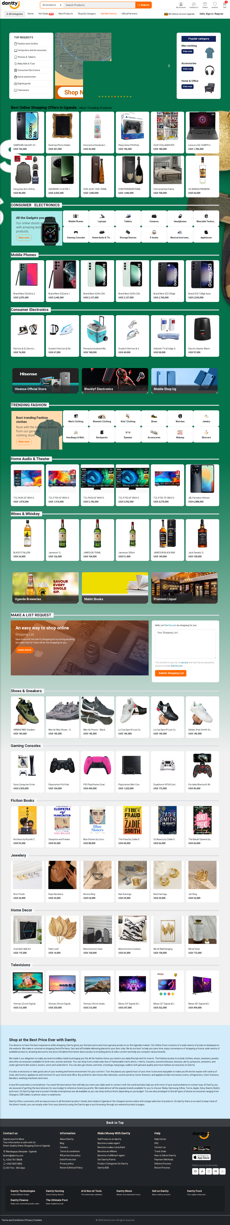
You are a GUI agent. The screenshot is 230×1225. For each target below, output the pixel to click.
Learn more (24, 649)
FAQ (156, 1143)
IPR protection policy (70, 1155)
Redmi (216, 1088)
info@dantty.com (14, 1155)
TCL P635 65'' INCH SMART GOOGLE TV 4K (95, 498)
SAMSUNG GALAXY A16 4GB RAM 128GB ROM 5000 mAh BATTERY (25, 145)
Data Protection (68, 1159)
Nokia (165, 1088)
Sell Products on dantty (109, 1139)
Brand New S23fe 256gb (95, 293)
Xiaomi (209, 1088)
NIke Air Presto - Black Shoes (95, 729)
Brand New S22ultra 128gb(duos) (60, 293)
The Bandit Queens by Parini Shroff (200, 839)
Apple (196, 1088)
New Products (66, 13)
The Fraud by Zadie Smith (130, 839)
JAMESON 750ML (92, 552)
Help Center (160, 1139)
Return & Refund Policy (71, 1167)
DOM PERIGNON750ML (129, 189)
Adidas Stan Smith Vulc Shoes (200, 729)
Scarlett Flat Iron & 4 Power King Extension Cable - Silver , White (130, 348)
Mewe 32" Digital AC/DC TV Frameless (165, 1003)
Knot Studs (19, 894)
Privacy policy (67, 1163)
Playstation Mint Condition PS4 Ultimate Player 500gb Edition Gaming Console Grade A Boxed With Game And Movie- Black (130, 784)
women (59, 1061)
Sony (202, 1088)
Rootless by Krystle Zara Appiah (25, 839)
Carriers (64, 1147)
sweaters (206, 1058)
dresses (178, 1061)
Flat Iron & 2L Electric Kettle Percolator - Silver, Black (25, 348)
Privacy (29, 1220)
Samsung (173, 1088)
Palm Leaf (54, 949)
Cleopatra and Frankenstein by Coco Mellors (60, 839)
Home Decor (21, 910)
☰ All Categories (14, 14)
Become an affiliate (107, 1151)
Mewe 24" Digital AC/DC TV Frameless (130, 1003)
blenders (13, 1078)
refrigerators (195, 1075)
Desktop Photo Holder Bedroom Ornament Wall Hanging (60, 145)
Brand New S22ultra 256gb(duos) (25, 293)
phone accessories (195, 1091)
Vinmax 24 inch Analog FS (95, 1003)
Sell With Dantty (109, 13)
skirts (186, 1061)
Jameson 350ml (126, 552)
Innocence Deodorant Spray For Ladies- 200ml (95, 145)
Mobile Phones (23, 255)
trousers (150, 1061)
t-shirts (141, 1061)
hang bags (119, 1065)
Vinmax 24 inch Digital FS (60, 1003)
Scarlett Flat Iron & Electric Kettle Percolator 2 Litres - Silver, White (60, 348)
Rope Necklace (56, 894)
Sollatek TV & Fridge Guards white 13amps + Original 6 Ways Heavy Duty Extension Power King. (165, 348)
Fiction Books (22, 800)
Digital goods (24, 83)
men (52, 1061)
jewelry (215, 1058)
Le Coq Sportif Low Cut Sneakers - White (130, 729)
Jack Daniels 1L (196, 552)
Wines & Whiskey (25, 514)
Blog (62, 1143)
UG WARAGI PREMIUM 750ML (200, 189)
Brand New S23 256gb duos (165, 293)
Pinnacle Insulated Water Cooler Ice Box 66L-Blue (95, 348)
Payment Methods (163, 1159)
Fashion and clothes (27, 43)
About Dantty (66, 1139)
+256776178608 (14, 1159)
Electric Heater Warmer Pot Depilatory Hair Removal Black (200, 348)
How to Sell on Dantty (165, 1155)
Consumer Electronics (28, 70)
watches (97, 1065)
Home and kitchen (26, 77)
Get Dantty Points (107, 1159)
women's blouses (164, 1061)
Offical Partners (129, 13)
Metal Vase (194, 949)
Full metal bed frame (163, 189)
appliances (33, 1075)
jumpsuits (195, 1061)
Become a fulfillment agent (111, 1155)
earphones (55, 1094)
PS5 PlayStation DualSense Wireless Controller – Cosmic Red (95, 784)
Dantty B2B (103, 1167)
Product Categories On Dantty (113, 1163)
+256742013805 (14, 1164)
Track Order (160, 1151)
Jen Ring (192, 894)
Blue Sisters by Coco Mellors (95, 839)
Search (144, 4)
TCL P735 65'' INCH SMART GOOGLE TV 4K (130, 498)
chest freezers (211, 1075)
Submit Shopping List (170, 673)
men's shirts (130, 1061)
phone (68, 1085)
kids (70, 1061)
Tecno (189, 1088)
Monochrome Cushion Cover (130, 949)
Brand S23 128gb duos (199, 293)
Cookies (38, 1220)
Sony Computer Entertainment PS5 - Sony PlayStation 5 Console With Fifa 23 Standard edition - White (25, 784)
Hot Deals (46, 13)
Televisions (23, 90)
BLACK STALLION (21, 552)
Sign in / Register (214, 14)
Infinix (182, 1088)
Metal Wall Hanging (162, 949)
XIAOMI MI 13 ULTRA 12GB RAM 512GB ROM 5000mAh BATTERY (60, 189)
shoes (197, 1058)
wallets (129, 1065)
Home (31, 13)
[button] (61, 66)
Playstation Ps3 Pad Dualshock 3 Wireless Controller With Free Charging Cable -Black (60, 784)
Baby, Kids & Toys (26, 63)
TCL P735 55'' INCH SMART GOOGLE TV (60, 498)
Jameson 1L (55, 552)
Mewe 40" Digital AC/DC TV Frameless (200, 1003)
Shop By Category (87, 13)
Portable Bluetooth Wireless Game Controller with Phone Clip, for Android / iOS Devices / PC (200, 784)
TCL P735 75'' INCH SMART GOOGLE (165, 498)
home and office (69, 1075)
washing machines (28, 1078)
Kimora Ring (89, 894)
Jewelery (18, 855)
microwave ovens (180, 1075)
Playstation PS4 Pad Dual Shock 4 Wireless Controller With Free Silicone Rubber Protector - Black (130, 145)
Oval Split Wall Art (22, 949)
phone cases (40, 1094)
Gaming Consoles (26, 746)
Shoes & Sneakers (26, 691)
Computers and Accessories (31, 50)
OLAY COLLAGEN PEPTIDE (165, 145)
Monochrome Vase (92, 949)
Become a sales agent (109, 1143)
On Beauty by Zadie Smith (165, 839)
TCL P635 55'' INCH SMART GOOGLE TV (25, 498)
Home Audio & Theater (30, 459)
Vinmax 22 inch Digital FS (25, 1003)
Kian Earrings (124, 894)
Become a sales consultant (111, 1147)
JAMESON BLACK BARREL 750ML (165, 552)
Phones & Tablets (26, 57)
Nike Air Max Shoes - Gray (60, 729)
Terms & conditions (70, 1151)
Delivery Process (162, 1163)
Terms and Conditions (13, 1220)
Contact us (160, 1147)
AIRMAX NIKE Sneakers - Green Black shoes (25, 729)
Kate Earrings (160, 894)
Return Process (162, 1167)
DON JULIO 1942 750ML (95, 189)
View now (187, 51)
